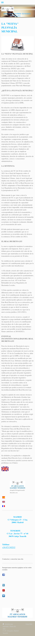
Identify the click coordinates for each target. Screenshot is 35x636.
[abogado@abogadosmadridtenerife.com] (17, 485)
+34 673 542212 (8, 547)
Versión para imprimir (8, 625)
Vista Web (28, 624)
